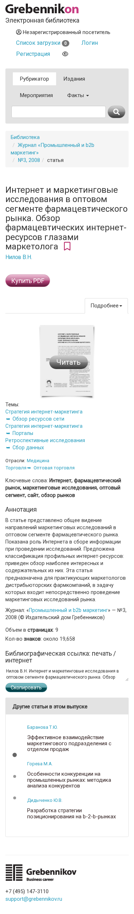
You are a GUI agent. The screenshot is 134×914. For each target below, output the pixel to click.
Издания (74, 79)
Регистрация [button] (33, 54)
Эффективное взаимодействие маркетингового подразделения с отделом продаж (69, 743)
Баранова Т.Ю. (42, 727)
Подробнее (104, 305)
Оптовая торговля (54, 467)
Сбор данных (28, 447)
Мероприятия (36, 95)
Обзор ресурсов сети (38, 419)
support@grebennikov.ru (33, 899)
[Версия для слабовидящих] (65, 54)
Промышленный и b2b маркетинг (68, 610)
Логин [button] (89, 42)
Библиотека (25, 137)
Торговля (15, 467)
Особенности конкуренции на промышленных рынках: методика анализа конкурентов (69, 780)
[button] (15, 755)
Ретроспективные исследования (45, 440)
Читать (68, 362)
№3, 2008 (29, 160)
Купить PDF (27, 280)
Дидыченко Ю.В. (45, 800)
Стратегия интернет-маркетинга (44, 412)
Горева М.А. (40, 763)
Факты (76, 95)
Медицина (38, 460)
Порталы (23, 433)
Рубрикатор (34, 79)
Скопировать (26, 687)
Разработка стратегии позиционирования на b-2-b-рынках (71, 813)
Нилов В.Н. (18, 257)
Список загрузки (41, 42)
